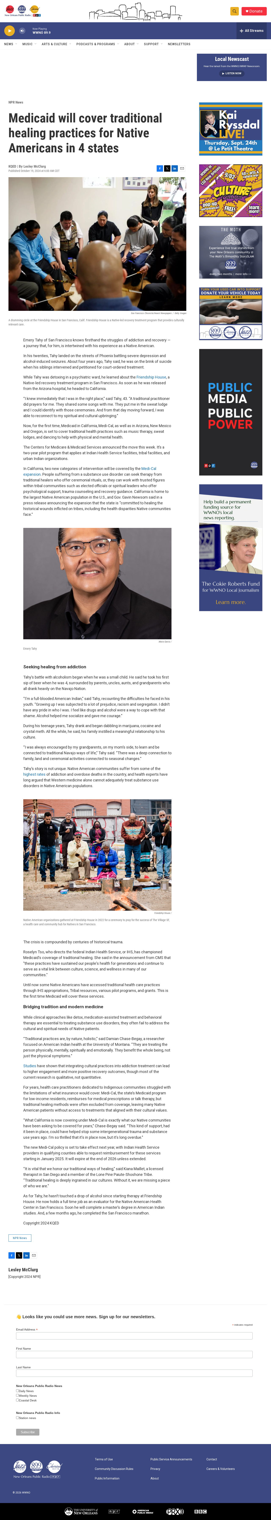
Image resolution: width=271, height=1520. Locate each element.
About (129, 44)
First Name (23, 1348)
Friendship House (151, 377)
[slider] (29, 30)
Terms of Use (104, 1459)
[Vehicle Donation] (230, 313)
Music (27, 44)
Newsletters (179, 44)
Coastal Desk (28, 1400)
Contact (211, 1459)
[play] (9, 30)
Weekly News (28, 1395)
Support (151, 44)
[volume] (22, 31)
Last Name (23, 1367)
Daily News (26, 1391)
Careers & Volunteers (220, 1469)
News (8, 44)
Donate (256, 11)
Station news (27, 1418)
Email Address (27, 1330)
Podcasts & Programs (95, 44)
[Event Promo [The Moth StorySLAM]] (230, 252)
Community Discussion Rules (114, 1469)
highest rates (34, 774)
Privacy (155, 1469)
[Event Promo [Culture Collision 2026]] (230, 190)
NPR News (15, 102)
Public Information (107, 1478)
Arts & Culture (54, 44)
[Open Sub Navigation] (16, 44)
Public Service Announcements (171, 1459)
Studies (29, 1066)
